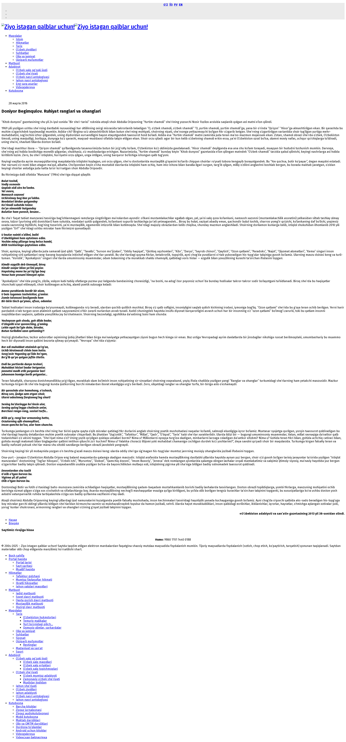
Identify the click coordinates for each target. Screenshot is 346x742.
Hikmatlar (22, 42)
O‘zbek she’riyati (27, 73)
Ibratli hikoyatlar (27, 583)
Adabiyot (14, 66)
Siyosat (20, 638)
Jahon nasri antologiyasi (32, 80)
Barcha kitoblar (26, 706)
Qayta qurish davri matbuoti (34, 600)
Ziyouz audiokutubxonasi (32, 713)
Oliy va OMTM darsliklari (32, 723)
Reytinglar (30, 645)
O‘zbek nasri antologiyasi (32, 77)
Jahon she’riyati (26, 686)
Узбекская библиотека (31, 737)
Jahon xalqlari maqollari (32, 586)
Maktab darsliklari (28, 720)
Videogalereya (25, 87)
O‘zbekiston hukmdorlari (39, 617)
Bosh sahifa (16, 555)
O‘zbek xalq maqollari (37, 662)
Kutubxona (16, 90)
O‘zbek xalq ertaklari (37, 665)
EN (181, 4)
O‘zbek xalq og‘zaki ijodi (31, 70)
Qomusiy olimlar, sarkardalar (42, 627)
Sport (19, 651)
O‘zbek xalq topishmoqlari (40, 669)
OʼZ (165, 4)
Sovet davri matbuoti (30, 597)
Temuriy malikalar (35, 621)
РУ (176, 4)
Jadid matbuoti (26, 593)
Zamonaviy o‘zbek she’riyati (41, 679)
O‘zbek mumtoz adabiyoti (40, 675)
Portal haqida (18, 559)
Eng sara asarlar (27, 84)
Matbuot (14, 63)
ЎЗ (171, 4)
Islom (19, 39)
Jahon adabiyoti (26, 693)
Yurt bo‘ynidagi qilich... (38, 624)
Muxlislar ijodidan (34, 682)
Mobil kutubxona (27, 717)
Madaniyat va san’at (29, 648)
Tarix (19, 46)
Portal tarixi (24, 562)
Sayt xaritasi (24, 566)
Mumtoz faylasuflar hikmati (34, 579)
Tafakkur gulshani (28, 576)
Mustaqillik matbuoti (29, 603)
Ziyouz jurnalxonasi (28, 710)
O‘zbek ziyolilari (26, 49)
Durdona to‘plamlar (29, 727)
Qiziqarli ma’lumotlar (29, 60)
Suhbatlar (22, 53)
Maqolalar (15, 36)
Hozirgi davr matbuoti (30, 607)
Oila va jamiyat (25, 56)
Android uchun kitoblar (31, 730)
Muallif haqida (25, 569)
